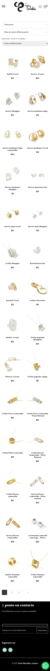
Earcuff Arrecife (37, 263)
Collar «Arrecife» (38, 300)
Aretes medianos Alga (37, 111)
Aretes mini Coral (12, 227)
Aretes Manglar (12, 111)
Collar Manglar (13, 263)
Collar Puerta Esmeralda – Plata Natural (37, 455)
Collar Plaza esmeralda (12, 453)
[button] (45, 666)
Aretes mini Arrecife (37, 187)
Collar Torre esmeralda (12, 414)
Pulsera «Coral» (12, 377)
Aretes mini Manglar (37, 227)
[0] (45, 6)
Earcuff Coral (12, 300)
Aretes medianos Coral (37, 148)
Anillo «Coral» (12, 338)
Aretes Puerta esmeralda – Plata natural (37, 496)
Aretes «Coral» (37, 74)
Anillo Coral (12, 74)
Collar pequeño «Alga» (37, 377)
